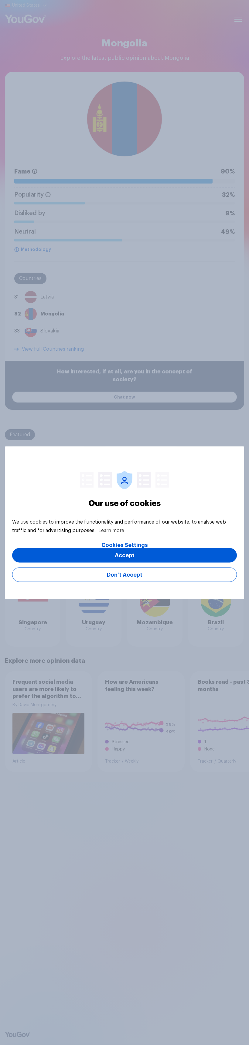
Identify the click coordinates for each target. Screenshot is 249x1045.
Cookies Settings (124, 545)
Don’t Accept (124, 574)
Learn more (111, 530)
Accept (125, 555)
